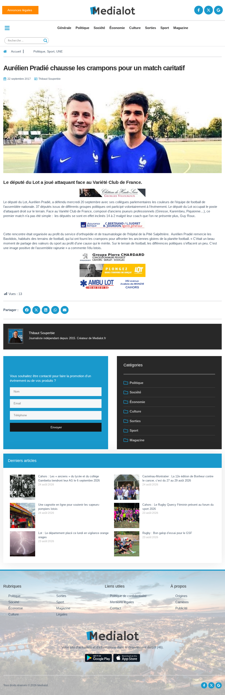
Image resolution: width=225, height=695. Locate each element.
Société (99, 28)
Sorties (150, 28)
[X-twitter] (208, 10)
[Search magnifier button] (45, 41)
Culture (135, 28)
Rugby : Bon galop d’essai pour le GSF (167, 533)
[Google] (218, 10)
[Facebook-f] (198, 10)
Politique (82, 28)
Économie (117, 28)
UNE (59, 51)
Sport (164, 28)
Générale (64, 28)
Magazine (180, 28)
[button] (27, 310)
